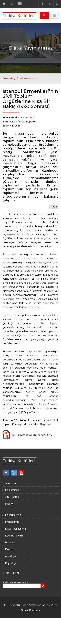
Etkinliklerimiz (13, 514)
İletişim (9, 503)
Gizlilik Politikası (30, 610)
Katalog (9, 549)
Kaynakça (10, 563)
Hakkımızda (12, 490)
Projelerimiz (12, 521)
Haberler (10, 542)
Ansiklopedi (11, 556)
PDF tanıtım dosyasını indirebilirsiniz (31, 434)
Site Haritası (12, 496)
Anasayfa (8, 78)
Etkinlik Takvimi (14, 535)
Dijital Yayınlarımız (26, 78)
